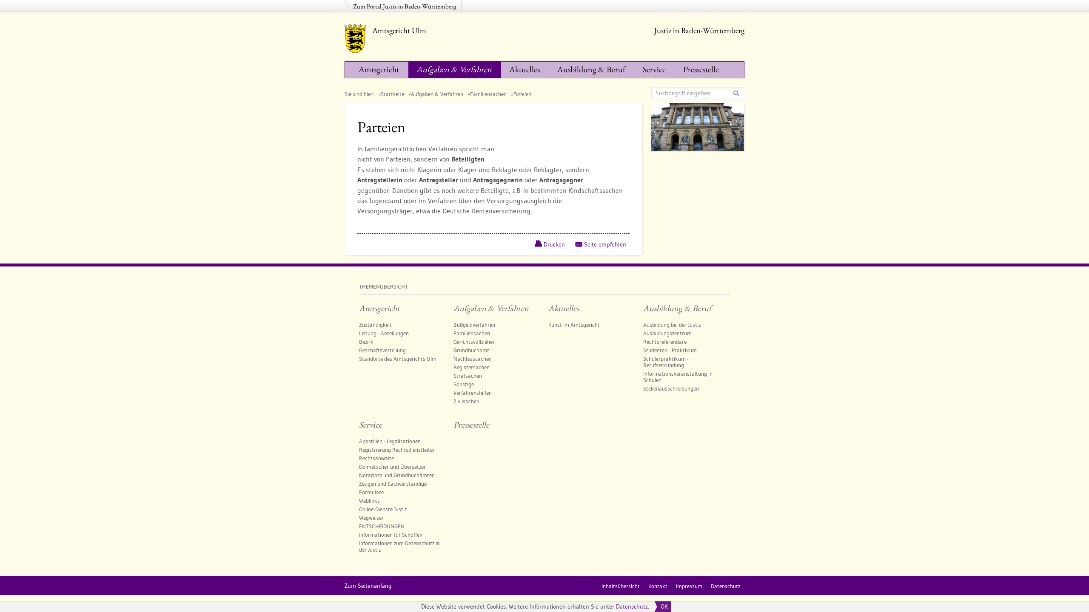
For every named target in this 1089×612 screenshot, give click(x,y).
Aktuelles (524, 69)
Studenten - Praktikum (670, 350)
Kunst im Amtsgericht (574, 324)
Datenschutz (632, 606)
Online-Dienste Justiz (383, 509)
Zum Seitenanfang (368, 585)
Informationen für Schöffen (390, 534)
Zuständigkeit (375, 324)
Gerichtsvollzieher (474, 341)
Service (654, 69)
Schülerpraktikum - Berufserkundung (666, 361)
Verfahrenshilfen (472, 392)
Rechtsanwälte (376, 458)
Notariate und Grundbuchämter (396, 475)
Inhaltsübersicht (621, 586)
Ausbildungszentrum (667, 333)
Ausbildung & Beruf (591, 69)
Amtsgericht (379, 69)
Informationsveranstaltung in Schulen (678, 376)
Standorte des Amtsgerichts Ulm (397, 358)
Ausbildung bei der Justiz (672, 324)
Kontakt (657, 586)
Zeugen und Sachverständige (393, 483)
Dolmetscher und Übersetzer (392, 466)
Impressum (689, 586)
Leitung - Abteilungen (384, 333)
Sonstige (463, 384)
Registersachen (471, 367)
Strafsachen (467, 375)
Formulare (371, 492)
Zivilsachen (466, 401)
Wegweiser (371, 517)
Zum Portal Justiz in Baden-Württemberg (404, 6)
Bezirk (366, 341)
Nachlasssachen (472, 358)
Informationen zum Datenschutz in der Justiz (399, 546)
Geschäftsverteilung (382, 350)
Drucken (554, 244)
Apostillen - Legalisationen (390, 441)
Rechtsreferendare (665, 341)
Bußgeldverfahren (474, 324)
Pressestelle (701, 69)
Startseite (392, 94)
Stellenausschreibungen (671, 388)
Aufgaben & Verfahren (454, 69)
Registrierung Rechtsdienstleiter (397, 449)
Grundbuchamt (471, 350)
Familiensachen (488, 94)
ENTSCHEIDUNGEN (382, 526)
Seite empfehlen (605, 244)
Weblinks (369, 500)
